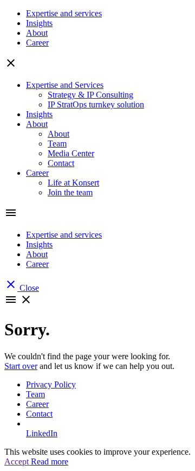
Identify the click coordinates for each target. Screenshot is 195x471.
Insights (39, 23)
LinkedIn (41, 433)
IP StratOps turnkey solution (96, 104)
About (37, 32)
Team (57, 143)
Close (21, 287)
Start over (20, 366)
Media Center (71, 153)
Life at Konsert (73, 182)
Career (37, 42)
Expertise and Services (64, 85)
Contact (61, 163)
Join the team (70, 192)
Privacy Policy (51, 384)
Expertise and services (64, 13)
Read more (49, 461)
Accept (17, 461)
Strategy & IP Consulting (90, 94)
